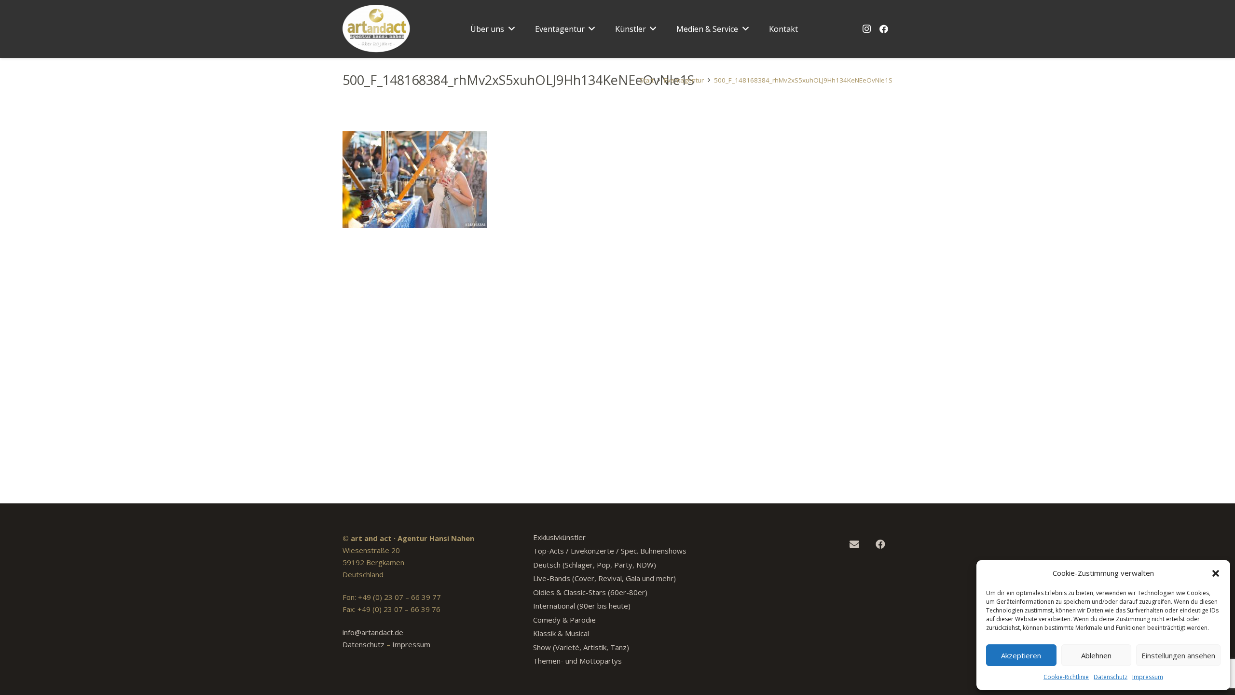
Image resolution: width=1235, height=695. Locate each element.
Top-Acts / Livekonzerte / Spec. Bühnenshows (609, 551)
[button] (1216, 573)
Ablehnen (1096, 655)
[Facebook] (883, 29)
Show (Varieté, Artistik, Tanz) (581, 647)
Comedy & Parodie (564, 620)
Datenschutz (1110, 677)
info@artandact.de (373, 632)
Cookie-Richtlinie (1066, 677)
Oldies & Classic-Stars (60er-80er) (590, 592)
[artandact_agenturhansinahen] (377, 29)
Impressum (1147, 677)
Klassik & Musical (561, 633)
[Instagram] (866, 29)
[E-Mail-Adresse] (854, 544)
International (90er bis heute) (582, 606)
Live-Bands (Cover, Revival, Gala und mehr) (604, 578)
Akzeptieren (1021, 655)
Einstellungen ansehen (1178, 655)
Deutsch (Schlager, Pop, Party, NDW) (594, 565)
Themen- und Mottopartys (577, 661)
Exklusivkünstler (559, 537)
